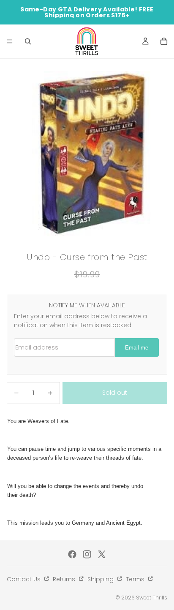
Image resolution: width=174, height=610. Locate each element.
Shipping (101, 579)
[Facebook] (72, 554)
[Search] (28, 41)
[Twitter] (102, 554)
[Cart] (164, 41)
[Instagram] (87, 554)
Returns (65, 579)
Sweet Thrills (151, 597)
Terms (136, 579)
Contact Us (24, 579)
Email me (136, 348)
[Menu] (9, 41)
